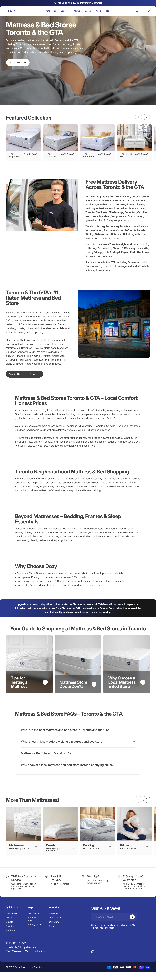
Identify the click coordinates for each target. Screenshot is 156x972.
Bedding (10, 926)
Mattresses (11, 913)
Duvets (9, 922)
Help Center (34, 913)
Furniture (10, 930)
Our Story (54, 922)
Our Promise (55, 917)
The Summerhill (52, 155)
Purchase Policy (32, 919)
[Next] (146, 117)
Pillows (9, 917)
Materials (53, 913)
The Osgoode (14, 155)
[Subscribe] (132, 916)
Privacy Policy (35, 924)
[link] (24, 374)
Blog (51, 926)
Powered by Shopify (31, 967)
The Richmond (88, 155)
